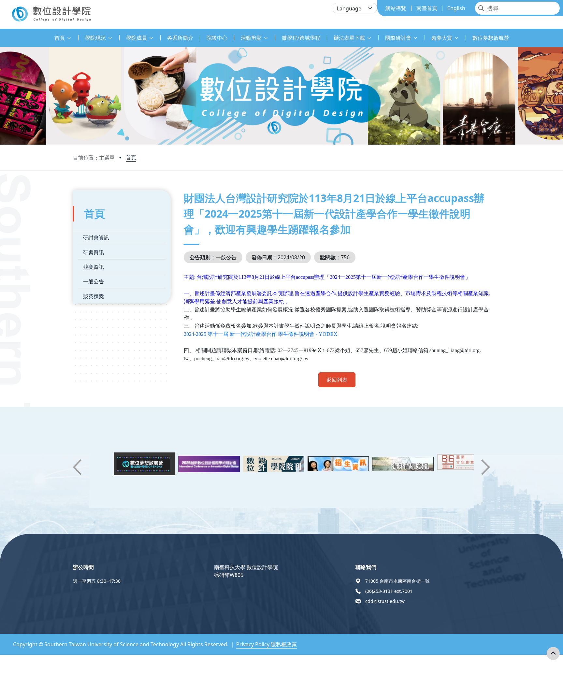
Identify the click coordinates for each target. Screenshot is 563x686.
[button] (77, 467)
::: (1, 34)
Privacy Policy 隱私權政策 (266, 644)
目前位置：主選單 (94, 157)
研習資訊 (93, 252)
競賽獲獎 (93, 296)
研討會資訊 (96, 237)
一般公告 (93, 281)
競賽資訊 (93, 266)
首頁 (131, 157)
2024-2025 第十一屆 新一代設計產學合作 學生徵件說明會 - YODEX (261, 334)
